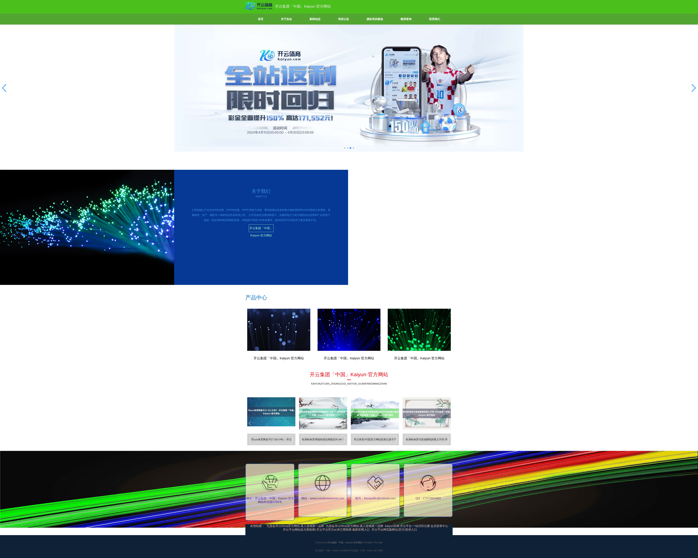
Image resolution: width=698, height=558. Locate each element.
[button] (693, 88)
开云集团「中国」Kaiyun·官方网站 (261, 229)
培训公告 (343, 19)
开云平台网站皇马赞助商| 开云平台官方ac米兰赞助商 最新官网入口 (326, 529)
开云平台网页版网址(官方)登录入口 (394, 529)
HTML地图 (377, 542)
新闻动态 (315, 19)
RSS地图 (367, 542)
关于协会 (286, 19)
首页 (260, 19)
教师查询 (406, 19)
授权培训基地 (375, 19)
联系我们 (434, 19)
